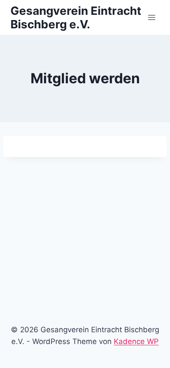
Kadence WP (136, 341)
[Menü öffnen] (151, 17)
